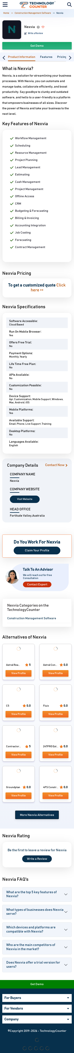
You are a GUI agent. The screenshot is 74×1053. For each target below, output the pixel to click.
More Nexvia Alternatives (37, 814)
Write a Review (35, 33)
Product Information (21, 56)
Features (46, 56)
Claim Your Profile (37, 550)
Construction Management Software (33, 13)
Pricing (62, 56)
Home (6, 13)
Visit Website (24, 499)
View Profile (18, 673)
